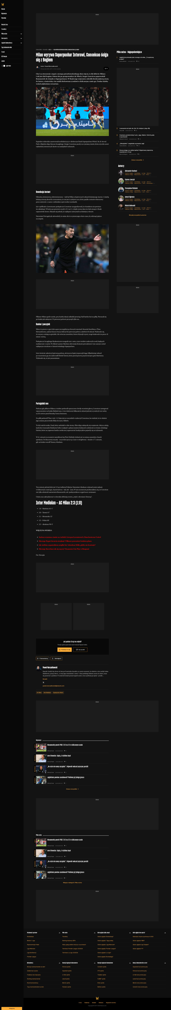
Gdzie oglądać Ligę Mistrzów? (106, 944)
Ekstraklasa (149, 183)
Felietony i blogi (129, 174)
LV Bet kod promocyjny (139, 975)
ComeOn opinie (102, 966)
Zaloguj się (12, 1008)
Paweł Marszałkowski (51, 66)
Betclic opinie (66, 983)
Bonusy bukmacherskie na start (36, 966)
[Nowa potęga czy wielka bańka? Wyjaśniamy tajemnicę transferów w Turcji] (138, 152)
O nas (80, 1002)
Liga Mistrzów (31, 948)
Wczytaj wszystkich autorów (137, 215)
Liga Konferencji (31, 952)
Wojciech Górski (124, 139)
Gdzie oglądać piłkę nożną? (104, 933)
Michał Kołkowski (130, 205)
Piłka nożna (4, 34)
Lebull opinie (65, 979)
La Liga (143, 173)
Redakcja (87, 1002)
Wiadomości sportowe (32, 933)
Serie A (50, 49)
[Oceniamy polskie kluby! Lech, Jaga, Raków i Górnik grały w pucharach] (138, 137)
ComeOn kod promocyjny (140, 987)
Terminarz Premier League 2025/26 (72, 948)
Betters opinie (101, 987)
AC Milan (39, 692)
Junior (3, 61)
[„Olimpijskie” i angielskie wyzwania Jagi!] (138, 144)
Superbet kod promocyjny (140, 966)
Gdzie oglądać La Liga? (104, 952)
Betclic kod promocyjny (139, 983)
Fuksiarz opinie (66, 987)
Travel (3, 52)
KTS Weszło (4, 56)
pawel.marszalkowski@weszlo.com (53, 686)
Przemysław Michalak (131, 188)
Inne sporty (4, 38)
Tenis (147, 174)
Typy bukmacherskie (6, 47)
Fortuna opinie (66, 966)
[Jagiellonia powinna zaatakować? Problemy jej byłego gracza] (72, 780)
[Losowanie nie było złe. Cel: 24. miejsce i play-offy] (138, 129)
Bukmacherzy (30, 963)
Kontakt (94, 1002)
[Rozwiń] (20, 34)
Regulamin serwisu (111, 1002)
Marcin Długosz (124, 154)
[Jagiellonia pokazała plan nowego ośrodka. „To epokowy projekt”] (138, 59)
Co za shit (82, 649)
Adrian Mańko (122, 61)
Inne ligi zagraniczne (35, 779)
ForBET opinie (101, 979)
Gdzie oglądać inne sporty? (139, 933)
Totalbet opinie (102, 975)
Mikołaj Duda (50, 750)
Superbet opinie (66, 971)
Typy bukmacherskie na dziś (35, 987)
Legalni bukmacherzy (6, 43)
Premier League (129, 173)
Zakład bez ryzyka (32, 971)
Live (143, 174)
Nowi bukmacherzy (32, 983)
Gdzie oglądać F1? (138, 948)
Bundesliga (137, 173)
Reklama (101, 1002)
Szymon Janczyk (130, 179)
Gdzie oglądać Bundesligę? (105, 956)
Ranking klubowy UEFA (69, 940)
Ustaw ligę (153, 209)
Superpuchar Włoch (58, 692)
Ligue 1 (35, 746)
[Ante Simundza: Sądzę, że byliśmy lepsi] (72, 758)
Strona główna (39, 49)
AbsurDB (122, 130)
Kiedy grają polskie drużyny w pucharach (74, 944)
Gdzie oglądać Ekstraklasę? (105, 936)
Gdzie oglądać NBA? (139, 940)
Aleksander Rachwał (131, 170)
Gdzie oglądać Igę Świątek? (141, 944)
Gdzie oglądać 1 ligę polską (105, 940)
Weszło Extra (4, 24)
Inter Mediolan (47, 692)
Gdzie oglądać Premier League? (107, 948)
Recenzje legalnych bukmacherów (70, 963)
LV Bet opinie (66, 975)
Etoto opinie (101, 983)
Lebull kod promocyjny (139, 979)
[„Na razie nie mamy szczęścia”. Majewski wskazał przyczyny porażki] (72, 769)
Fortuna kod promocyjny (140, 971)
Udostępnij (58, 658)
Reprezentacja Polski (33, 944)
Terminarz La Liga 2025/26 (70, 952)
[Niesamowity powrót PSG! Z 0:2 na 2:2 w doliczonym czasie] (72, 747)
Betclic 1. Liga (31, 940)
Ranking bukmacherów (33, 979)
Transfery (3, 29)
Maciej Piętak (50, 761)
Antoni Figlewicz (130, 196)
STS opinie (101, 971)
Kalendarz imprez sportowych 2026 (143, 936)
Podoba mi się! (65, 649)
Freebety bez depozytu (34, 975)
